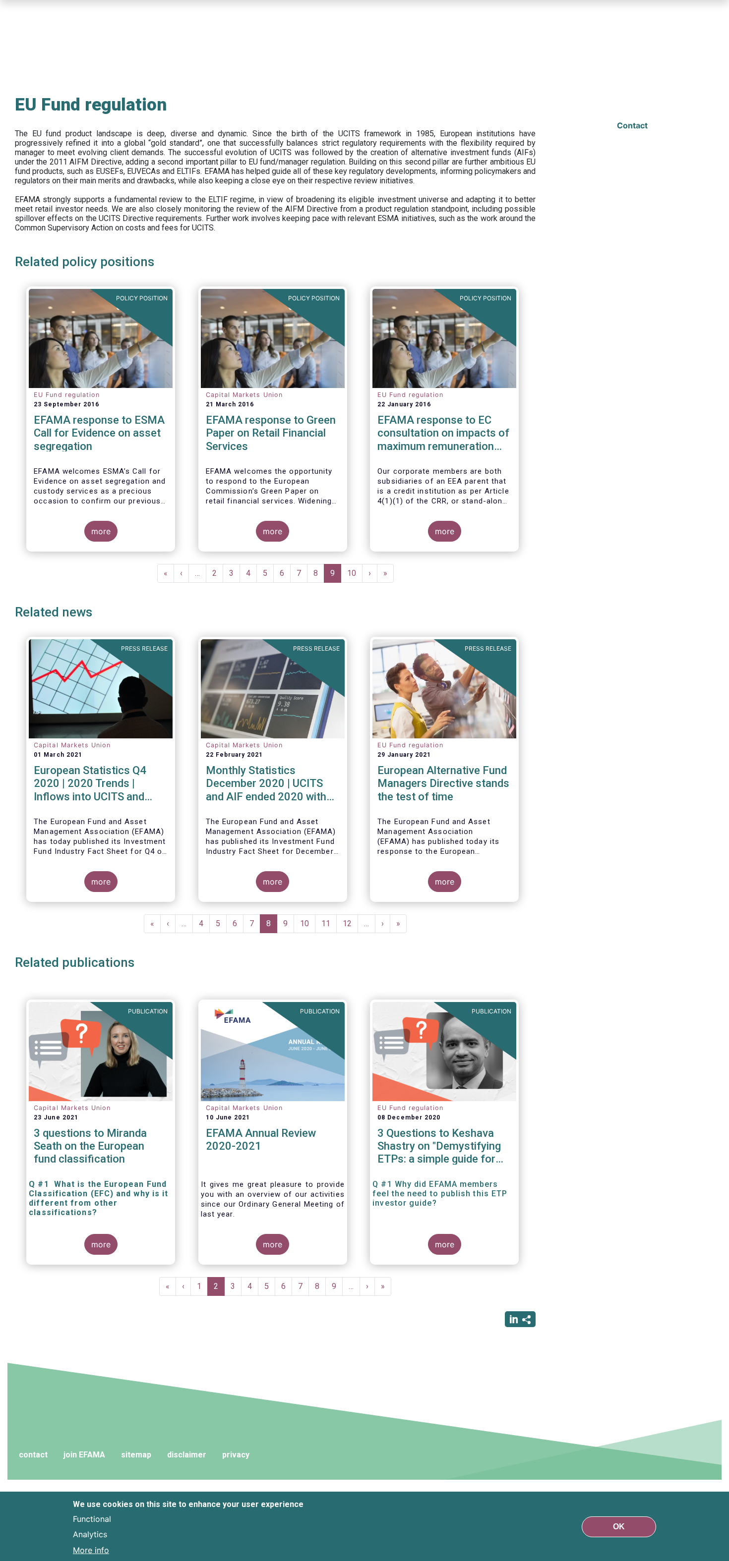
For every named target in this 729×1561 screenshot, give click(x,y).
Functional (92, 1518)
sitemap (136, 1454)
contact (33, 1454)
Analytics (90, 1534)
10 (355, 573)
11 (329, 923)
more (101, 531)
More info (91, 1550)
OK (619, 1526)
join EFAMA (84, 1454)
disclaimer (186, 1454)
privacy (235, 1454)
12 (350, 923)
